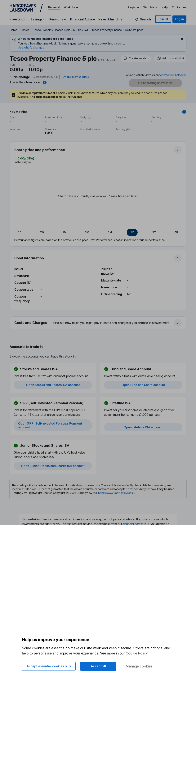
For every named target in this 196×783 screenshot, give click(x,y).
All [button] (176, 232)
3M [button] (87, 232)
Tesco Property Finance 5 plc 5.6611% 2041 (60, 30)
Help (165, 7)
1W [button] (42, 232)
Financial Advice (82, 19)
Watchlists (150, 7)
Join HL (163, 19)
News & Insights (110, 19)
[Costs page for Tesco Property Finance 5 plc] (98, 323)
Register (133, 7)
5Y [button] (154, 232)
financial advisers (134, 524)
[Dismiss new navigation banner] (182, 39)
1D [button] (19, 232)
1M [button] (64, 232)
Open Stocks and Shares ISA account (53, 385)
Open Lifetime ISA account (143, 427)
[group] (98, 232)
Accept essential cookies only (49, 666)
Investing (17, 19)
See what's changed (31, 47)
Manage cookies (139, 666)
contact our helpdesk (173, 75)
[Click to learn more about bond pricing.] (44, 82)
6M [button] (110, 232)
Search (145, 19)
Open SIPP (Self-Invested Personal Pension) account (50, 425)
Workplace (71, 7)
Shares (25, 30)
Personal (54, 7)
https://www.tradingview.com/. (116, 492)
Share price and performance (39, 150)
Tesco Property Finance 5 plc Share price (117, 30)
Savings (36, 19)
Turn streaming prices (75, 77)
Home (13, 30)
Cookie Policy (137, 653)
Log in (179, 19)
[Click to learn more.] (184, 111)
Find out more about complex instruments (55, 96)
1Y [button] (132, 232)
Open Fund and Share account (143, 385)
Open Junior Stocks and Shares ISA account (53, 466)
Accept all (98, 666)
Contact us (179, 7)
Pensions (56, 19)
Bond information (29, 258)
